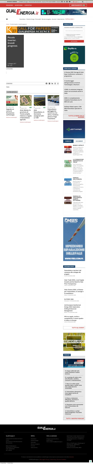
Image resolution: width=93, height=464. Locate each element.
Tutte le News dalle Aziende (76, 116)
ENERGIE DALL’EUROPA (77, 178)
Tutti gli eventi (78, 328)
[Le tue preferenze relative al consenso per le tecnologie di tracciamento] (90, 461)
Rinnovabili (38, 19)
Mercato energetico (46, 19)
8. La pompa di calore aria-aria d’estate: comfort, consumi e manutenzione (73, 378)
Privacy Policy (3, 463)
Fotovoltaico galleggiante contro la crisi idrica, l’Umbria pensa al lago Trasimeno (53, 114)
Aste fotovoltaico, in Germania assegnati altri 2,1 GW (39, 114)
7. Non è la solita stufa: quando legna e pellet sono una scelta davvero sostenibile (73, 386)
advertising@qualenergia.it (56, 441)
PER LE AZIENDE (51, 436)
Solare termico (61, 19)
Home (7, 24)
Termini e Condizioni (61, 459)
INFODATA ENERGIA (12, 1)
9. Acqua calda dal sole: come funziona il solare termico (72, 372)
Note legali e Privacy (44, 459)
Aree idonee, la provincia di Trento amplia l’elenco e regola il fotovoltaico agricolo (26, 115)
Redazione (9, 5)
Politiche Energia (30, 19)
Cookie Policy (53, 459)
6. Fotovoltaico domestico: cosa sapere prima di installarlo (73, 393)
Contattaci (28, 5)
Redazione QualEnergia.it (11, 117)
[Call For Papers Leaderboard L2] (32, 29)
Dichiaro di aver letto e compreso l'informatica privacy (73, 35)
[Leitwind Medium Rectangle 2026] (74, 129)
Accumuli (54, 19)
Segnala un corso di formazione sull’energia (10, 112)
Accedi (75, 1)
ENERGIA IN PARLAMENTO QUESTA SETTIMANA (77, 198)
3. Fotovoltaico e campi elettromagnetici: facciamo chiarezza (73, 412)
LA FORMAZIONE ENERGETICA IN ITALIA (78, 161)
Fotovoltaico (22, 19)
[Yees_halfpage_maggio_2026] (74, 239)
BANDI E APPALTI (78, 145)
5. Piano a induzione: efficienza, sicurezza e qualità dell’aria (72, 399)
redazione (71, 457)
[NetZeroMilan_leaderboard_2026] (64, 12)
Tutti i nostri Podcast (75, 418)
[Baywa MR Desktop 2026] (74, 54)
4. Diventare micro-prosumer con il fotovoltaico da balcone (74, 406)
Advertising (19, 5)
